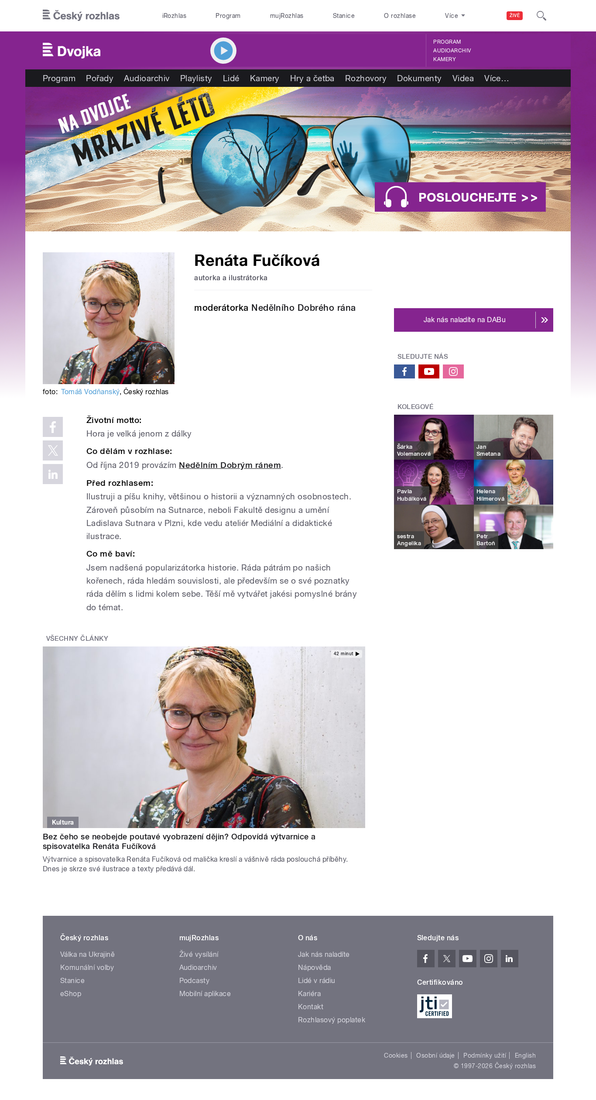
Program (228, 15)
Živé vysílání (199, 954)
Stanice (344, 15)
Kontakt (310, 1007)
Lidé (231, 78)
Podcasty (194, 980)
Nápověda (314, 967)
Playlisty (196, 78)
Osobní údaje (435, 1055)
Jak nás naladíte (324, 954)
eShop (70, 994)
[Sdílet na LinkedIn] (53, 474)
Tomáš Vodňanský (90, 392)
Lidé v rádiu (317, 980)
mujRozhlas (287, 15)
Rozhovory (366, 78)
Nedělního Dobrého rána (303, 307)
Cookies (396, 1055)
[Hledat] (541, 15)
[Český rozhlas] (81, 15)
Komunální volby (87, 967)
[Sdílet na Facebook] (53, 427)
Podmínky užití (484, 1055)
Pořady (99, 78)
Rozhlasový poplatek (331, 1020)
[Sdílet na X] (53, 450)
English (525, 1055)
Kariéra (309, 994)
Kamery (444, 59)
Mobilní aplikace (205, 994)
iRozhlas (174, 15)
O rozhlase (400, 15)
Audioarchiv (452, 51)
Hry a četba (312, 78)
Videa (463, 78)
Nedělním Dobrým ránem (230, 465)
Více (496, 78)
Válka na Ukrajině (87, 954)
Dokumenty (419, 78)
